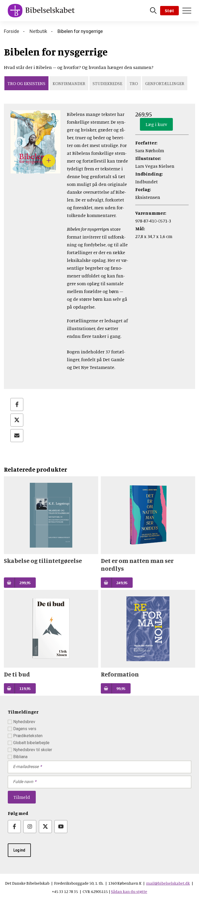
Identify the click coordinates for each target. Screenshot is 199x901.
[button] (35, 169)
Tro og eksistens (26, 83)
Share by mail (16, 435)
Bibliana (20, 756)
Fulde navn (23, 781)
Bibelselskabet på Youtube (60, 826)
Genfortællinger (164, 83)
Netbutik (38, 31)
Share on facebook (16, 404)
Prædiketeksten (27, 735)
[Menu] (186, 11)
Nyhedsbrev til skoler (32, 749)
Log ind (19, 850)
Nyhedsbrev (24, 721)
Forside (11, 31)
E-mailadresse (26, 766)
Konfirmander (69, 83)
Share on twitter (16, 420)
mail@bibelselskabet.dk (168, 883)
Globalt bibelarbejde (31, 742)
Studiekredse (107, 83)
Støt (169, 10)
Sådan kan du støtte (129, 891)
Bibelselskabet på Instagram (29, 826)
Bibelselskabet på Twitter (45, 826)
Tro (134, 83)
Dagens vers (24, 728)
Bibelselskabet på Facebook (14, 826)
